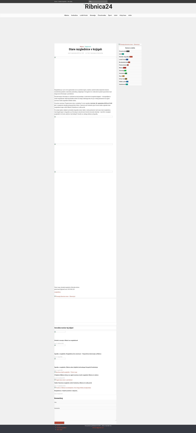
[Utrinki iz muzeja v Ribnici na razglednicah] (59, 334)
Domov (56, 1)
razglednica (57, 292)
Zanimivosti (88, 46)
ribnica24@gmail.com (98, 427)
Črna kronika (102, 15)
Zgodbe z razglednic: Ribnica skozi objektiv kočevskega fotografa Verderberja (76, 367)
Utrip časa (123, 15)
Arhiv (130, 15)
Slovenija (93, 15)
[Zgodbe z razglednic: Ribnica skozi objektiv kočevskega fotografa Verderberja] (59, 361)
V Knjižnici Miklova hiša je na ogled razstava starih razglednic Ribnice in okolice (76, 375)
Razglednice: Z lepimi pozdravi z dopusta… (66, 390)
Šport (110, 15)
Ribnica (66, 15)
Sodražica (74, 15)
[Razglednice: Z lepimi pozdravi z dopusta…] (72, 388)
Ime (55, 402)
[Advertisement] (98, 30)
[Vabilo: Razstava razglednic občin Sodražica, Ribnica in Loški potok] (63, 380)
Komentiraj (100, 53)
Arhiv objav (69, 1)
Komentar (57, 408)
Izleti (115, 15)
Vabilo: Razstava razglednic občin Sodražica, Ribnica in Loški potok (73, 383)
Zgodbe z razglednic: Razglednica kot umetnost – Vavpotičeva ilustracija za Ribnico (77, 354)
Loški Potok (84, 15)
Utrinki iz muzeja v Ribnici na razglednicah (66, 340)
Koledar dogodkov (62, 1)
